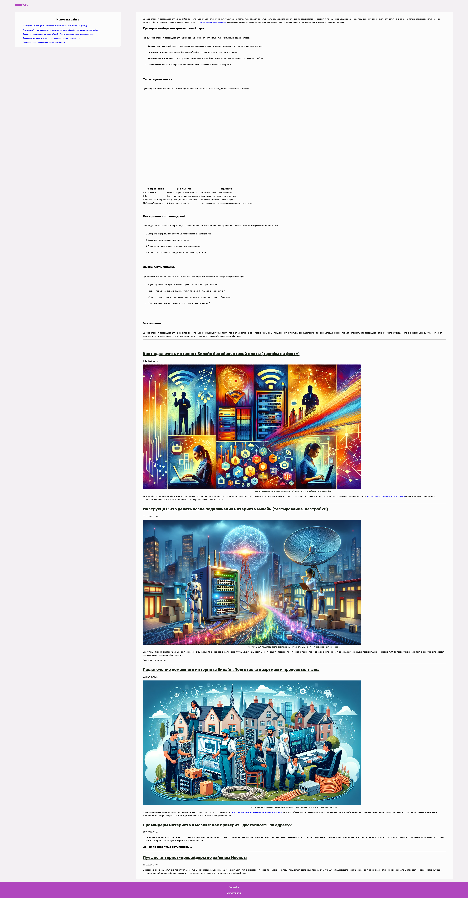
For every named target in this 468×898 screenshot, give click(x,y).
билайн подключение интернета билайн (386, 496)
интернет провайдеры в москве (211, 22)
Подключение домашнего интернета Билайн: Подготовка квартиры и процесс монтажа (58, 34)
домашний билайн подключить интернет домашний (257, 812)
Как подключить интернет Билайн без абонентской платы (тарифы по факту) (55, 26)
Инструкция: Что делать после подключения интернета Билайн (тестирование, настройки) (60, 30)
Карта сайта (234, 887)
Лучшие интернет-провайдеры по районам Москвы (44, 42)
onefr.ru (22, 5)
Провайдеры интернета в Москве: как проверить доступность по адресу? (53, 38)
